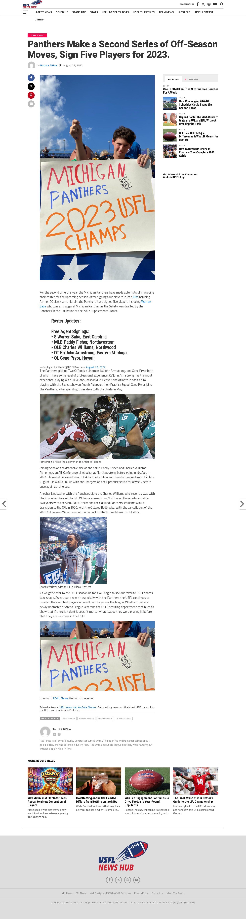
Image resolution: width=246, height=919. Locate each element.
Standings (79, 12)
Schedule (62, 12)
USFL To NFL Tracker (115, 12)
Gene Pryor (69, 718)
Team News (166, 12)
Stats (94, 12)
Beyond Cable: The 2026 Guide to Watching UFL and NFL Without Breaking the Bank (198, 120)
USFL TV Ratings (144, 12)
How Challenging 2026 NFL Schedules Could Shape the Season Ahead (195, 104)
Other (39, 19)
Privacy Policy (141, 893)
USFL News (60, 698)
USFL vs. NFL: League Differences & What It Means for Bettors (198, 136)
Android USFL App (174, 177)
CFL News (81, 893)
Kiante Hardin (86, 718)
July (135, 297)
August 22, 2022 (95, 367)
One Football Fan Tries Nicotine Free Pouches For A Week (190, 90)
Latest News (43, 12)
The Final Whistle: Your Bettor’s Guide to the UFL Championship (193, 799)
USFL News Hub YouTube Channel (78, 707)
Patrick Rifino (48, 65)
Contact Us (157, 893)
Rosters (184, 12)
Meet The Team (175, 893)
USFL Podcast (204, 12)
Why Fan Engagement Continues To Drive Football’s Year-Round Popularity (147, 801)
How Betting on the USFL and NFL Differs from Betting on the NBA (97, 799)
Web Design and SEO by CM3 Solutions (110, 893)
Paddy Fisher (105, 718)
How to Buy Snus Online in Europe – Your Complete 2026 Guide (196, 152)
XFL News (67, 893)
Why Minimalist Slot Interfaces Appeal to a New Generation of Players (47, 801)
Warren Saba (123, 718)
